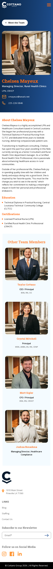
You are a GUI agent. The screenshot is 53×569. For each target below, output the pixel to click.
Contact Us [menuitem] (7, 519)
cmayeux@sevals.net (18, 96)
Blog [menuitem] (4, 507)
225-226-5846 (15, 103)
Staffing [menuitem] (5, 513)
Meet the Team (16, 22)
